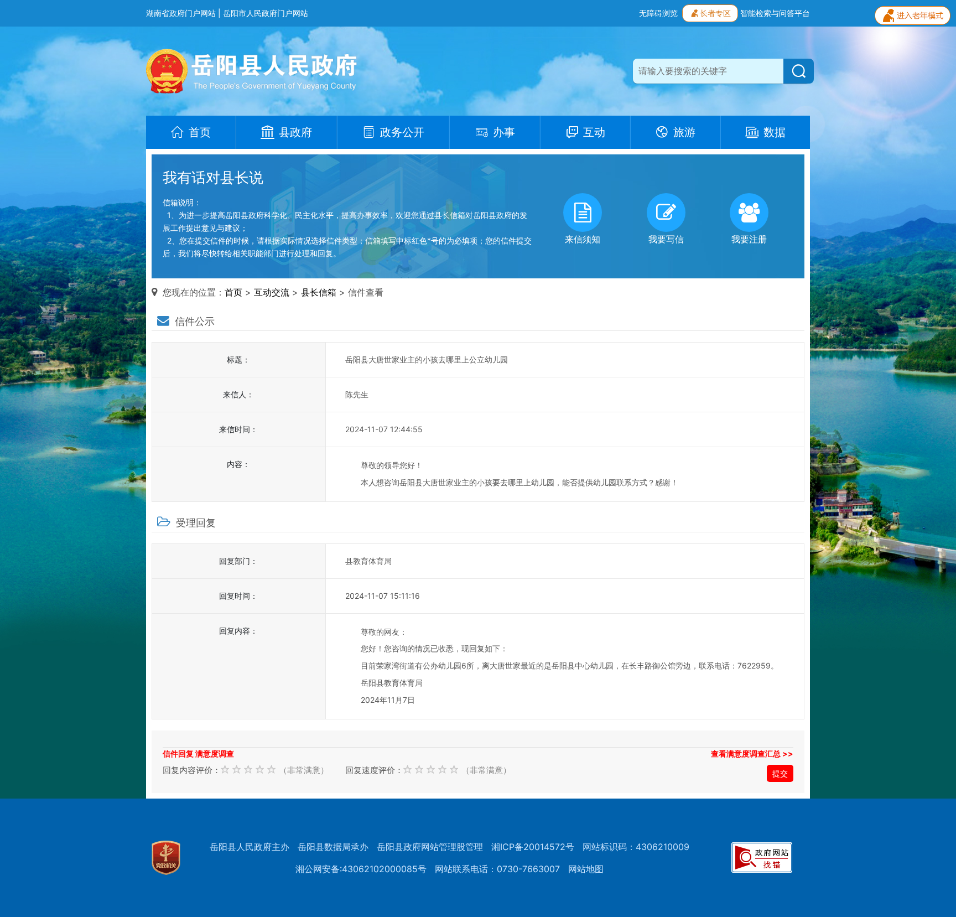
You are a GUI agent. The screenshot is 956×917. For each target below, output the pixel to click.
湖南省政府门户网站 (181, 13)
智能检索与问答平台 (775, 13)
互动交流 (271, 292)
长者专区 (715, 13)
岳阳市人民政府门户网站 (265, 13)
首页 (233, 292)
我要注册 (749, 239)
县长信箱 (318, 292)
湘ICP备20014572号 (532, 846)
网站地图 (586, 868)
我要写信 (666, 239)
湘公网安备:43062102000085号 (361, 868)
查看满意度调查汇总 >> (752, 753)
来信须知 (582, 239)
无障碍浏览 (658, 13)
